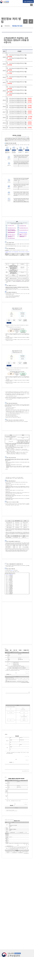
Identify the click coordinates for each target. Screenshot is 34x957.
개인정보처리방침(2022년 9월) (18, 76)
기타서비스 (7, 26)
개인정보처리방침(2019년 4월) (18, 100)
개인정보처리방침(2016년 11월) (18, 116)
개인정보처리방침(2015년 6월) (18, 124)
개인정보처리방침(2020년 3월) (18, 93)
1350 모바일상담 (28, 1)
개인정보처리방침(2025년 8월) (18, 55)
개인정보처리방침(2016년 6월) (18, 118)
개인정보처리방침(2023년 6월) (18, 71)
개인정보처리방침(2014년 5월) (18, 127)
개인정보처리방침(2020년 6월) (18, 90)
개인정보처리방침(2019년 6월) (18, 98)
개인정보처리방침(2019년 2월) (18, 102)
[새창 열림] (25, 23)
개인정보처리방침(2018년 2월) (18, 107)
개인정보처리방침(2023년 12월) (18, 68)
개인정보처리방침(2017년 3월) (18, 113)
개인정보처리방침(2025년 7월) (18, 58)
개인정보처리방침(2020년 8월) (18, 87)
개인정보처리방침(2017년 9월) (18, 111)
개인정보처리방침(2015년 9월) (18, 122)
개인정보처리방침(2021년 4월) (18, 82)
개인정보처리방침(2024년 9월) (18, 63)
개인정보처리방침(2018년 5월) (18, 105)
